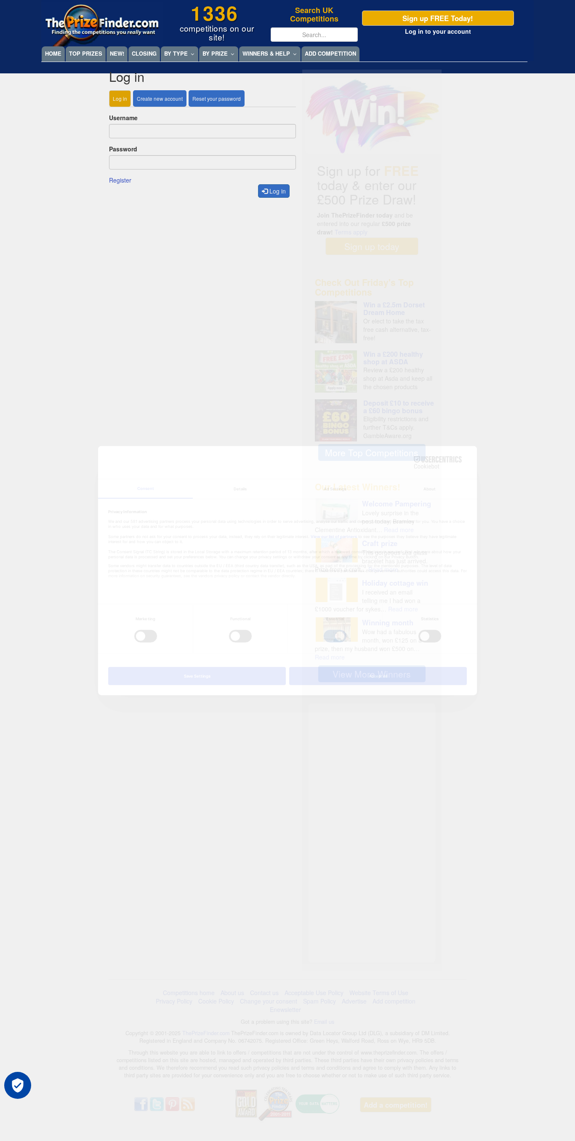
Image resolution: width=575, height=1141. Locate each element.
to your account (438, 31)
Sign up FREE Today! (437, 18)
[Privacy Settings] (17, 1085)
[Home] (102, 24)
